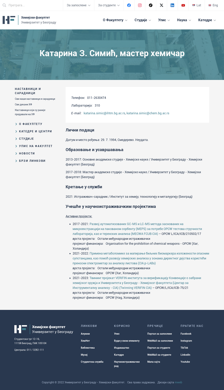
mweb (178, 382)
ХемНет (85, 340)
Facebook (186, 333)
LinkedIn (185, 354)
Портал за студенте (158, 347)
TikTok (184, 347)
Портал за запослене (159, 333)
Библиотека (88, 347)
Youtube (185, 361)
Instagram (186, 340)
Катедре (119, 354)
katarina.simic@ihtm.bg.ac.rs (104, 113)
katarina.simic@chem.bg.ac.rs (148, 113)
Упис (117, 333)
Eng (215, 5)
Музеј (84, 354)
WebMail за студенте (159, 354)
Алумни (85, 333)
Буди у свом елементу (126, 340)
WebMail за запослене (160, 340)
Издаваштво (121, 347)
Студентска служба (92, 361)
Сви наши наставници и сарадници (35, 98)
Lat (199, 5)
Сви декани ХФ (23, 104)
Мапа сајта (153, 361)
